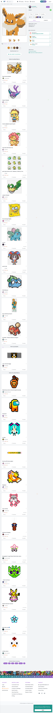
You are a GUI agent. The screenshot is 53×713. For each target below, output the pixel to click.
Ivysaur (3, 242)
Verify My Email (5, 690)
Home (18, 1)
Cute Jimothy (5, 508)
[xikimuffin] (3, 487)
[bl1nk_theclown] (3, 653)
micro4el (6, 605)
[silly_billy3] (3, 439)
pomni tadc (4, 266)
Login (3, 684)
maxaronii (6, 315)
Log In (50, 1)
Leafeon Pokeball (5, 195)
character (5, 43)
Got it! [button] (43, 710)
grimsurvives (7, 534)
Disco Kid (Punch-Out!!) (7, 313)
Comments (46, 20)
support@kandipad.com (44, 684)
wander (6, 339)
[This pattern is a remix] (2, 580)
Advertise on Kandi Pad (42, 688)
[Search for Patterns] (7, 1)
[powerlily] (3, 102)
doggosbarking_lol (8, 391)
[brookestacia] (3, 511)
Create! (44, 1)
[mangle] (3, 126)
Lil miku (4, 437)
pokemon (17, 43)
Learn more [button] (48, 707)
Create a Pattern (28, 690)
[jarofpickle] (30, 7)
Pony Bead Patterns (29, 688)
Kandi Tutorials (14, 690)
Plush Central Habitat (6, 76)
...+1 (19, 43)
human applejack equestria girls (8, 123)
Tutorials (33, 1)
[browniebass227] (3, 629)
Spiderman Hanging (6, 532)
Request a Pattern (28, 692)
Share (37, 14)
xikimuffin (6, 486)
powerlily (6, 102)
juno (5, 244)
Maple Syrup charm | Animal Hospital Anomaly (11, 390)
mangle (6, 125)
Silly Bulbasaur (5, 290)
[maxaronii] (3, 316)
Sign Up (3, 686)
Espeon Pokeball (5, 100)
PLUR (26, 676)
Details (34, 20)
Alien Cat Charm (6, 580)
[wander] (3, 339)
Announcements (15, 686)
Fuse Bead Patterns (29, 686)
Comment (14, 82)
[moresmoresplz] (3, 558)
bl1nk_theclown (7, 653)
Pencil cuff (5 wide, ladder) (7, 461)
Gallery (22, 1)
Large (33, 41)
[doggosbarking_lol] (3, 392)
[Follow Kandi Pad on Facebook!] (42, 693)
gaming (14, 43)
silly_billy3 (6, 439)
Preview (34, 44)
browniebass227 (7, 629)
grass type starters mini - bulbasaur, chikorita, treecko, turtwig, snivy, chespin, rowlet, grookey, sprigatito (13, 171)
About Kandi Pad (15, 692)
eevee (11, 43)
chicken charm (5, 651)
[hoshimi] (3, 582)
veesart (6, 415)
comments (24, 80)
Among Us (4, 413)
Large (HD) (34, 37)
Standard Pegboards (37, 33)
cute (8, 43)
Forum (27, 1)
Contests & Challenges (16, 688)
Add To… (43, 14)
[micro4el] (3, 605)
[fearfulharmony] (3, 221)
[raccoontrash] (3, 78)
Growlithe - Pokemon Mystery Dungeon (10, 337)
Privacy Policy (41, 690)
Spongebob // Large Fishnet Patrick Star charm (11, 556)
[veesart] (3, 416)
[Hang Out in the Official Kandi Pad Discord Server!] (39, 693)
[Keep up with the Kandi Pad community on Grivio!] (44, 693)
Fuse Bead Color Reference (17, 694)
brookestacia (7, 510)
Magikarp (4, 485)
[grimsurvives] (3, 534)
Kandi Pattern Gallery (29, 684)
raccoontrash (7, 78)
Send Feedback (41, 686)
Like (31, 14)
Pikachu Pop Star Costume (7, 603)
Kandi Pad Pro (6, 688)
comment (24, 246)
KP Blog (13, 695)
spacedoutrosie (7, 463)
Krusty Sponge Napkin (6, 218)
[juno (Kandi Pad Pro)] (3, 244)
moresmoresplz (7, 558)
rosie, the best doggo (6, 363)
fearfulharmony (7, 220)
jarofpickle (34, 6)
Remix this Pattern (33, 51)
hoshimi (6, 581)
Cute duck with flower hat (7, 147)
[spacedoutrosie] (3, 463)
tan (24, 663)
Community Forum (15, 684)
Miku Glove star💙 (6, 627)
